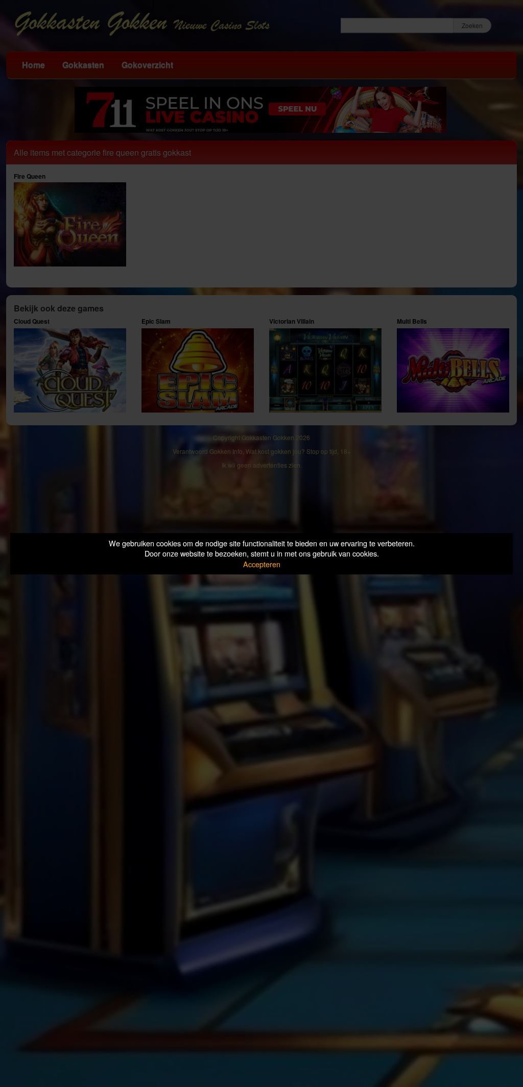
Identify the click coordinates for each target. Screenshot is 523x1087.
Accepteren (261, 564)
